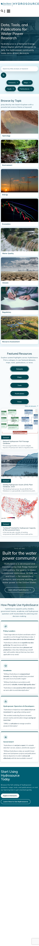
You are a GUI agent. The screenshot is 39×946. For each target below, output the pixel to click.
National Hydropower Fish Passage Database (16, 442)
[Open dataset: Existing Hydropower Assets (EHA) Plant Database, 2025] (19, 466)
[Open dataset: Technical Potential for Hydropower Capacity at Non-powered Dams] (19, 509)
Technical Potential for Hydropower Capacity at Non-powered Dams (19, 529)
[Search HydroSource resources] (3, 75)
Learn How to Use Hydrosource (15, 802)
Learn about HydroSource (18, 590)
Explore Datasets (10, 796)
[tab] (19, 368)
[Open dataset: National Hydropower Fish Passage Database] (19, 422)
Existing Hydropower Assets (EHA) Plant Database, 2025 (18, 486)
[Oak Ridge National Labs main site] (6, 4)
